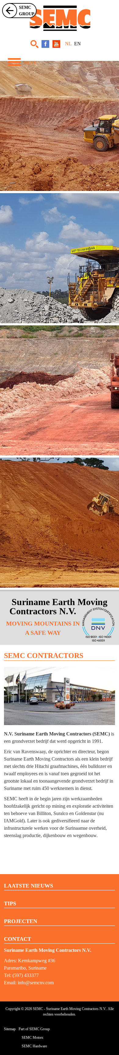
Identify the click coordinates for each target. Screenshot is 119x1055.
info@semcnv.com (36, 982)
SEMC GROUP (26, 10)
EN (77, 43)
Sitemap (10, 1029)
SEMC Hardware (34, 1046)
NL (69, 43)
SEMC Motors (32, 1037)
